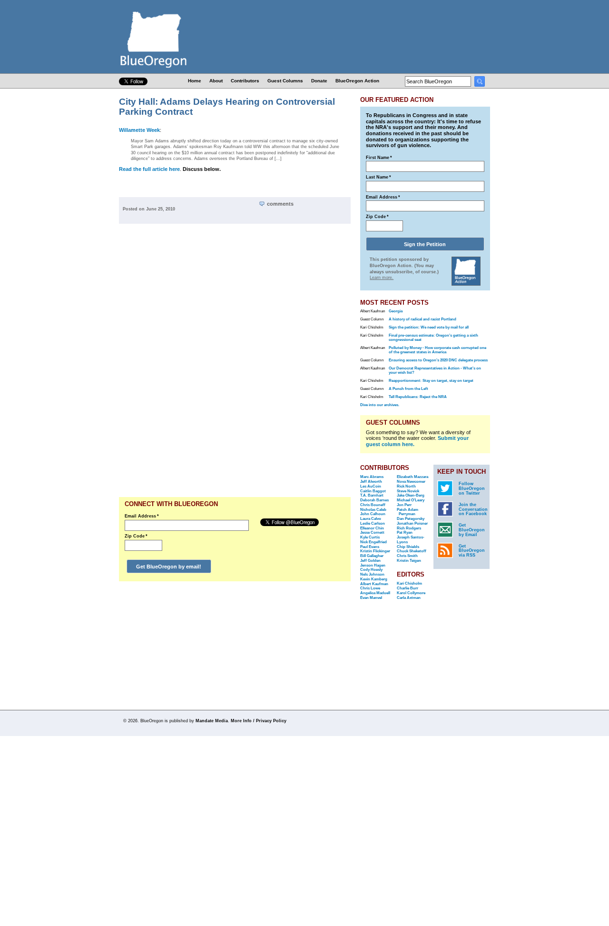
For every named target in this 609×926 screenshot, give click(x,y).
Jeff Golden (370, 560)
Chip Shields (408, 547)
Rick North (406, 486)
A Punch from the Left (408, 389)
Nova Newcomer (411, 481)
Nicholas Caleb (373, 510)
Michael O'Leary (410, 500)
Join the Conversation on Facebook (473, 509)
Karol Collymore (411, 593)
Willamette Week (139, 130)
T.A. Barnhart (371, 495)
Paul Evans (369, 547)
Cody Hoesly (371, 570)
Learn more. (381, 277)
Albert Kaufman (374, 584)
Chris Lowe (370, 588)
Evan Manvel (371, 598)
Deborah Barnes (374, 500)
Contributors (245, 80)
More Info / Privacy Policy (258, 720)
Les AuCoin (370, 486)
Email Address (142, 516)
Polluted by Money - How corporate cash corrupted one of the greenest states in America (437, 350)
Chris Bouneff (372, 505)
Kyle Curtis (370, 537)
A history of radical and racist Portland (422, 319)
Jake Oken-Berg (410, 495)
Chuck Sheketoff (411, 551)
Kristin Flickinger (375, 551)
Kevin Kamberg (373, 579)
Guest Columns (285, 80)
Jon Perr (404, 505)
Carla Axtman (409, 598)
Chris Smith (407, 556)
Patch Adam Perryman (407, 512)
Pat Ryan (405, 532)
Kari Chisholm (409, 583)
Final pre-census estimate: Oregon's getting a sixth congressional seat (433, 337)
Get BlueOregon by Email (472, 530)
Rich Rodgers (409, 528)
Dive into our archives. (379, 405)
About (216, 80)
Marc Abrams (371, 477)
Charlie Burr (407, 588)
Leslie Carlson (372, 523)
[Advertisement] (320, 363)
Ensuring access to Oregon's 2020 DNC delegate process (438, 360)
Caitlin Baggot (373, 491)
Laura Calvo (370, 519)
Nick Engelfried (373, 542)
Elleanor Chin (372, 528)
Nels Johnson (372, 574)
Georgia (396, 311)
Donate (319, 80)
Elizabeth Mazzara (412, 477)
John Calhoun (372, 514)
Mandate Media (212, 720)
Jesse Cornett (372, 532)
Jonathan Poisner (412, 523)
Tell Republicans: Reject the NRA (418, 397)
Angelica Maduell (375, 593)
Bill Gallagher (371, 556)
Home (194, 80)
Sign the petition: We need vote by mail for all (429, 327)
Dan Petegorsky (410, 519)
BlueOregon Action (357, 80)
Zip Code (136, 536)
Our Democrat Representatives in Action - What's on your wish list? (435, 370)
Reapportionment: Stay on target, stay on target (431, 380)
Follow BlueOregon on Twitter (472, 488)
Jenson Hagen (372, 565)
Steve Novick (408, 491)
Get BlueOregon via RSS (472, 551)
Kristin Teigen (409, 560)
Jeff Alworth (371, 481)
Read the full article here (149, 169)
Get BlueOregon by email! (168, 566)
